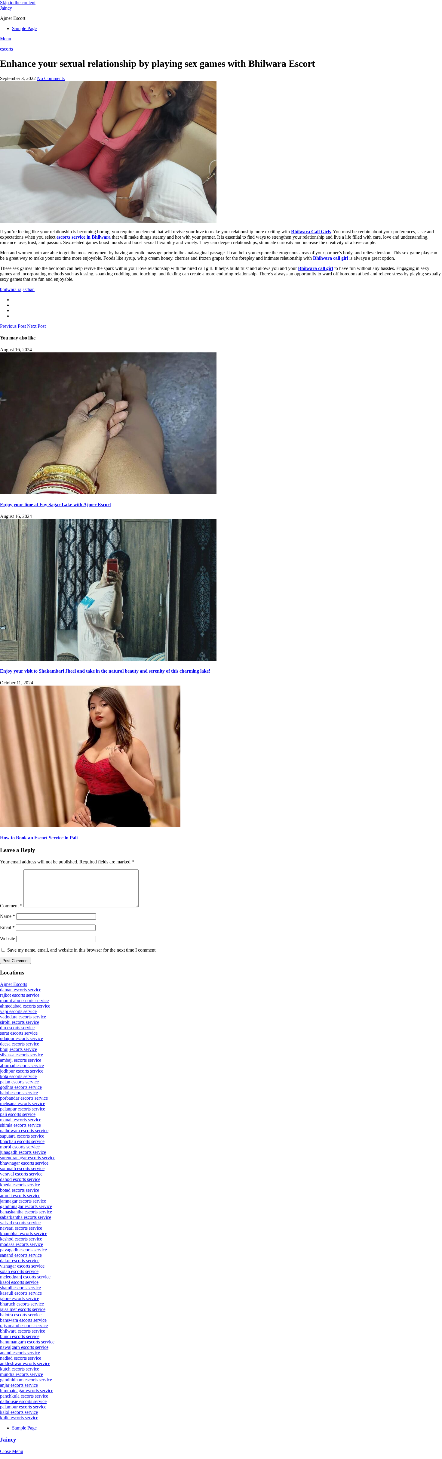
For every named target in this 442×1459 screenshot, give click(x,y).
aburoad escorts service (22, 1065)
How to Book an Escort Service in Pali (39, 837)
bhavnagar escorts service (24, 1163)
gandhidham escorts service (26, 1379)
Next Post (36, 326)
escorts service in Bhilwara (84, 237)
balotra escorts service (20, 1314)
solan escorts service (19, 1271)
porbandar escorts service (24, 1098)
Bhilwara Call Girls (311, 231)
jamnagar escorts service (23, 1200)
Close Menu (11, 1451)
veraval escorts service (21, 1173)
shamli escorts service (20, 1287)
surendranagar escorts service (27, 1157)
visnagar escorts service (22, 1265)
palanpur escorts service (22, 1108)
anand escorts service (20, 1352)
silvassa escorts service (21, 1054)
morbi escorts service (20, 1146)
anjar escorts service (19, 1385)
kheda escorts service (20, 1184)
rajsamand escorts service (24, 1325)
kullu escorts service (19, 1417)
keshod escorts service (21, 1238)
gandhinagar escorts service (26, 1206)
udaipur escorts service (21, 1038)
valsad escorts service (20, 1222)
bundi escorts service (19, 1336)
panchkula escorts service (24, 1396)
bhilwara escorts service (22, 1331)
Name (7, 916)
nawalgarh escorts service (24, 1347)
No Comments (51, 78)
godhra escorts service (21, 1087)
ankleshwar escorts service (25, 1363)
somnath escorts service (22, 1168)
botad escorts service (19, 1190)
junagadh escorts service (23, 1152)
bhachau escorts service (22, 1141)
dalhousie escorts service (23, 1401)
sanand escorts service (21, 1255)
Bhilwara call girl (330, 258)
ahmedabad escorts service (25, 1005)
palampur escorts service (23, 1406)
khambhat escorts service (23, 1233)
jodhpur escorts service (21, 1070)
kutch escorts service (19, 1368)
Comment (11, 905)
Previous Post (13, 326)
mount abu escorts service (24, 1000)
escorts (6, 48)
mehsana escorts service (22, 1103)
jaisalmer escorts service (22, 1309)
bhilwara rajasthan (17, 289)
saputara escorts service (22, 1135)
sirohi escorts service (19, 1022)
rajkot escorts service (19, 995)
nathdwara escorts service (24, 1130)
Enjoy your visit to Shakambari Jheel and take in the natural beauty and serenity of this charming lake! (105, 671)
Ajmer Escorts (13, 984)
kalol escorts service (19, 1412)
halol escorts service (19, 1092)
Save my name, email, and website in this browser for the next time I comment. (82, 950)
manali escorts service (20, 1119)
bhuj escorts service (18, 1049)
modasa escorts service (21, 1244)
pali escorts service (17, 1114)
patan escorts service (19, 1081)
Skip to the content (17, 2)
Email (7, 927)
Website (7, 938)
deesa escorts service (19, 1043)
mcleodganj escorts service (25, 1276)
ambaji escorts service (20, 1060)
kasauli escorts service (21, 1293)
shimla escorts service (20, 1125)
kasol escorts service (19, 1282)
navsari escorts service (21, 1228)
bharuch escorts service (22, 1303)
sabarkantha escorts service (25, 1217)
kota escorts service (18, 1076)
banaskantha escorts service (26, 1211)
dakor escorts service (19, 1260)
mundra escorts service (21, 1374)
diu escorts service (17, 1027)
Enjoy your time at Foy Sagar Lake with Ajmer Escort (55, 504)
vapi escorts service (18, 1011)
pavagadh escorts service (23, 1249)
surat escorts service (19, 1033)
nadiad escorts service (20, 1358)
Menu (5, 38)
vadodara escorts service (23, 1016)
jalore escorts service (19, 1298)
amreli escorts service (20, 1195)
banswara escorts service (23, 1320)
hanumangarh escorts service (27, 1341)
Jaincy (6, 8)
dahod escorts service (20, 1179)
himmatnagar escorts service (26, 1390)
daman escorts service (20, 989)
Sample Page (24, 28)
